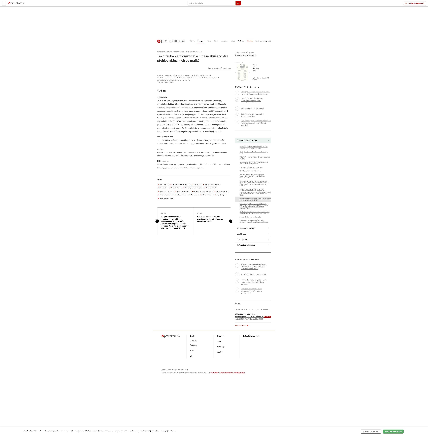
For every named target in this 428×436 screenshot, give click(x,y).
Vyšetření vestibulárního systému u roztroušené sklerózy (255, 157)
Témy (216, 41)
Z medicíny (193, 340)
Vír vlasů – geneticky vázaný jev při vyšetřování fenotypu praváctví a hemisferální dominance (254, 212)
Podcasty (241, 41)
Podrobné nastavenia (371, 431)
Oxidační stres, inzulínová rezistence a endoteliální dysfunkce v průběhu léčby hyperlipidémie (252, 176)
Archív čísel (242, 234)
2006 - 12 (199, 52)
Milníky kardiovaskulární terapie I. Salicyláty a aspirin (254, 152)
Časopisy (200, 41)
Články (192, 41)
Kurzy (209, 41)
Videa (233, 41)
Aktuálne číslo (243, 240)
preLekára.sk (12, 4)
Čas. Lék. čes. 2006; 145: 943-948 (179, 80)
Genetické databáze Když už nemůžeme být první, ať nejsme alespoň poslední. (210, 219)
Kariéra (250, 41)
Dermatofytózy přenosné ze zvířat (250, 217)
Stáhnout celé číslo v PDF (261, 79)
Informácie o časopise (246, 245)
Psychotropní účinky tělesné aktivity (251, 167)
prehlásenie (215, 372)
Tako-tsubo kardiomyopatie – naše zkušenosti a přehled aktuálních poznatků (255, 199)
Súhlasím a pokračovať (393, 431)
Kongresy (224, 41)
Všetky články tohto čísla (247, 140)
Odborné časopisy (173, 52)
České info (215, 68)
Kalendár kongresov (263, 41)
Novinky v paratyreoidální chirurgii (250, 171)
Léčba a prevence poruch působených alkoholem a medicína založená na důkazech (254, 221)
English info (227, 68)
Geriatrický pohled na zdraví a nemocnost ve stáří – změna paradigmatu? (254, 162)
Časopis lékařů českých (187, 52)
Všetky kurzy (240, 325)
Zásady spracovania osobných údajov (232, 372)
